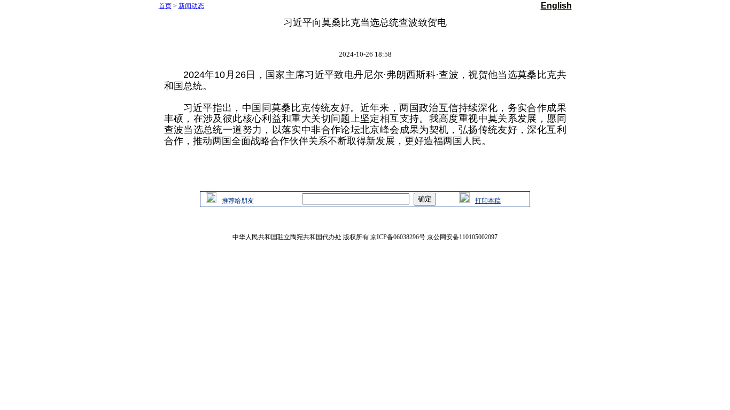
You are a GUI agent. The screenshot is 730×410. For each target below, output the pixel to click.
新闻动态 (191, 6)
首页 (165, 6)
